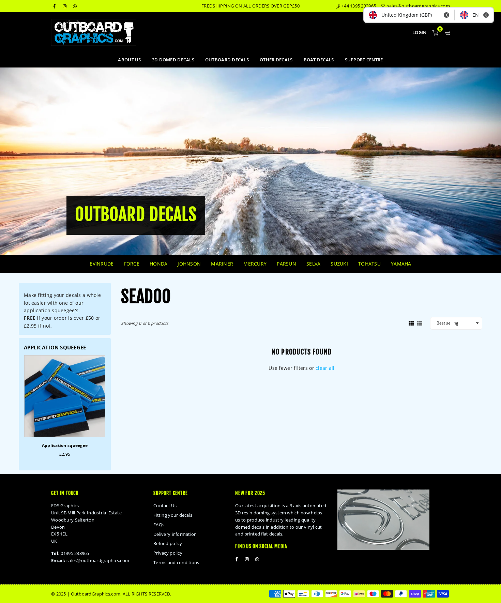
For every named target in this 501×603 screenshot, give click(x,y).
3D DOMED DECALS (173, 60)
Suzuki (339, 263)
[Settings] (446, 32)
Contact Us (165, 505)
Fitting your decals (172, 515)
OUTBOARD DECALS (227, 60)
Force (131, 263)
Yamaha (401, 263)
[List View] (419, 322)
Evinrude (101, 263)
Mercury (255, 263)
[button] (435, 32)
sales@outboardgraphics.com (418, 6)
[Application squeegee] (64, 396)
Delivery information (175, 534)
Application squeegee (65, 445)
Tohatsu (369, 263)
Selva (313, 263)
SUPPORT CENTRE (364, 60)
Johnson (189, 263)
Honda (158, 263)
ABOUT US (129, 60)
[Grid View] (411, 322)
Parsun (286, 263)
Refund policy (167, 543)
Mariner (222, 263)
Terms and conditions (176, 562)
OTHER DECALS (276, 60)
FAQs (158, 525)
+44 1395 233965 (358, 6)
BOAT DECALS (319, 60)
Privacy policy (167, 553)
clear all (325, 368)
